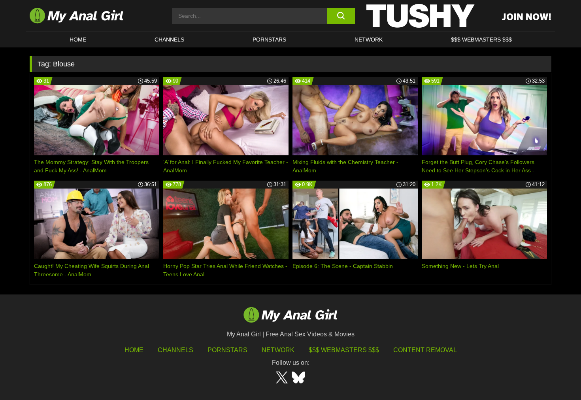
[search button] (341, 16)
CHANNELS (169, 39)
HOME (78, 39)
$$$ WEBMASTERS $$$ (481, 39)
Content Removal (425, 350)
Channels (175, 350)
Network (369, 39)
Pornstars (269, 39)
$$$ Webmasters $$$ (344, 350)
